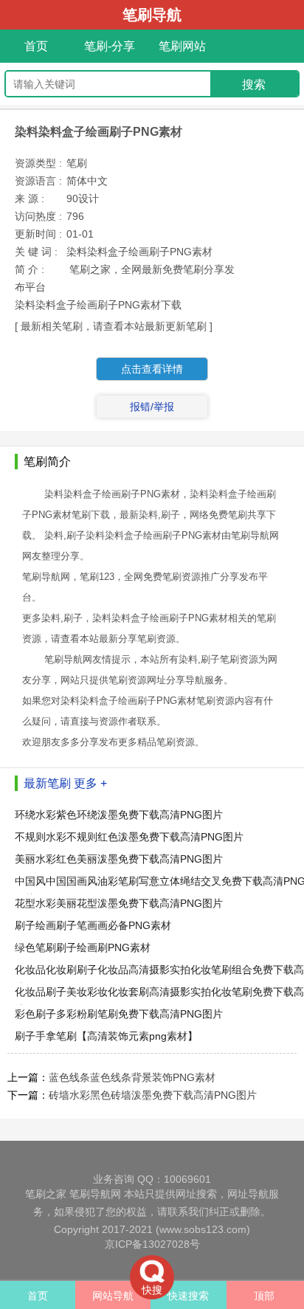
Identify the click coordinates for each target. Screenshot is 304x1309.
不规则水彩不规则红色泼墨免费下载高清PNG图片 (129, 837)
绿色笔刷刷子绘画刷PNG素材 (83, 947)
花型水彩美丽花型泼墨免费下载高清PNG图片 (119, 903)
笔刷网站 (182, 46)
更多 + (90, 783)
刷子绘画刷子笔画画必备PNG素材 (93, 925)
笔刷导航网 (95, 1194)
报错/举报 (152, 406)
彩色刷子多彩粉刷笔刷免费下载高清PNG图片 (119, 1014)
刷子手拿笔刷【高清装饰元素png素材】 (106, 1036)
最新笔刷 (47, 783)
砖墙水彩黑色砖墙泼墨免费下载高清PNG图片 (153, 1095)
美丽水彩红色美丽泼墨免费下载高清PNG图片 (119, 859)
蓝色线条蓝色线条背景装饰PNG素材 (132, 1077)
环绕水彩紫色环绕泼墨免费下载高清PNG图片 (119, 815)
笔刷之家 (45, 1194)
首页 (36, 46)
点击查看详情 (152, 369)
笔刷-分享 (109, 46)
